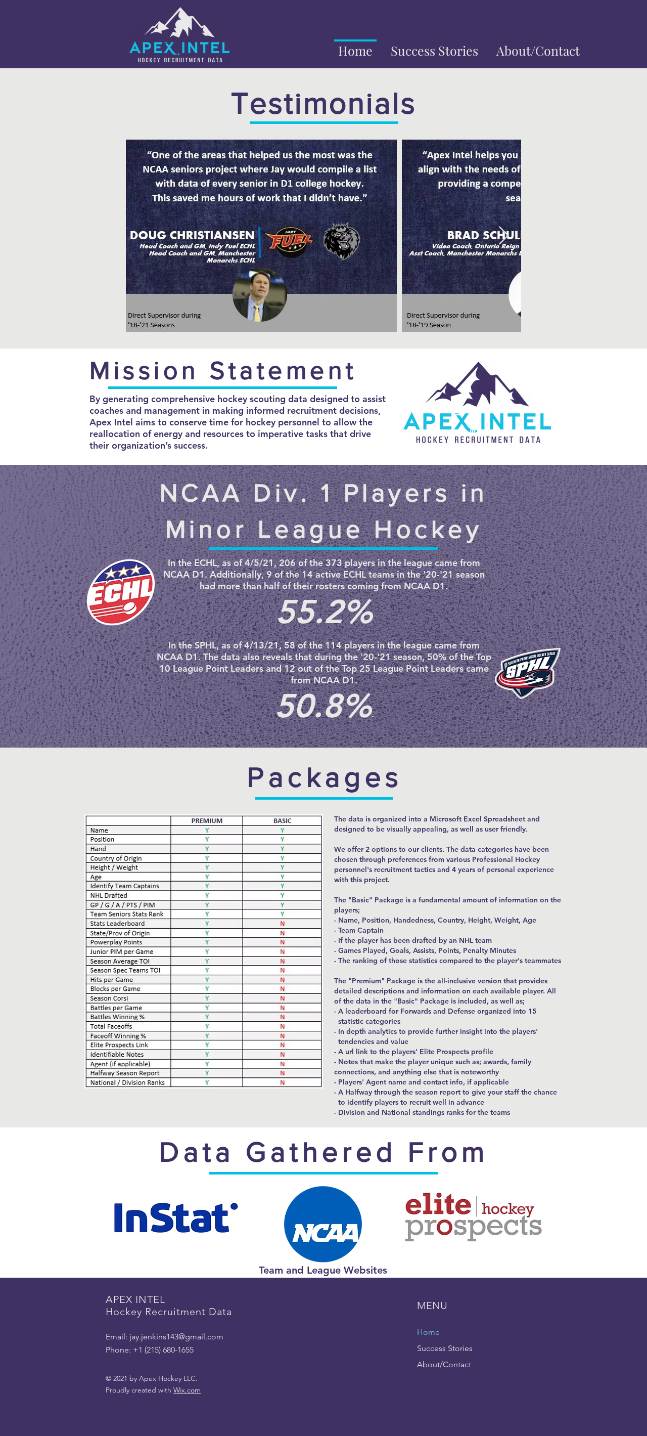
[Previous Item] (143, 236)
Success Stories (445, 1348)
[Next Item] (504, 236)
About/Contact (444, 1364)
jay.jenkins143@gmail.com (176, 1336)
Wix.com (187, 1390)
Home (428, 1332)
